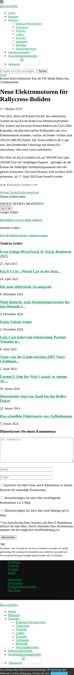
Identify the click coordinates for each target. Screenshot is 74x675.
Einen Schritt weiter (16, 322)
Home (11, 12)
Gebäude (21, 41)
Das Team (14, 590)
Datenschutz (15, 583)
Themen (13, 20)
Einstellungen (59, 673)
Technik (20, 30)
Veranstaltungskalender (22, 55)
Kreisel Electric (9, 192)
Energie (20, 37)
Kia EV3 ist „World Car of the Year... (30, 271)
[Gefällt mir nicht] (9, 208)
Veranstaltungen (26, 48)
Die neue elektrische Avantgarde (26, 287)
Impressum (15, 579)
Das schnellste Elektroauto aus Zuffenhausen (36, 416)
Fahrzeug (22, 27)
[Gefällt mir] (3, 208)
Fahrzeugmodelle (19, 52)
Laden (20, 34)
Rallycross (25, 192)
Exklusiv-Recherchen (29, 23)
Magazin (13, 16)
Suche (42, 71)
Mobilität (21, 45)
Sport (35, 192)
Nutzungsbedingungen (22, 586)
